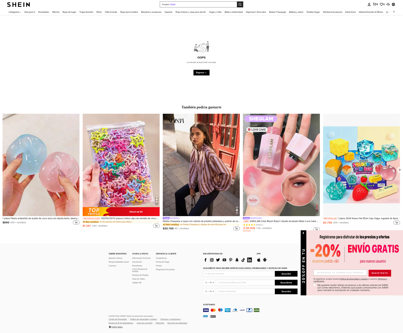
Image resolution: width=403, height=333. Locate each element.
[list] (228, 260)
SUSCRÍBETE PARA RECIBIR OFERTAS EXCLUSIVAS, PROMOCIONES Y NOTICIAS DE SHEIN (245, 268)
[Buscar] (240, 4)
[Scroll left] (390, 12)
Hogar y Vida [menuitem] (215, 12)
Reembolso (137, 266)
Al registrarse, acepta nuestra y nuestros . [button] (350, 280)
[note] (121, 211)
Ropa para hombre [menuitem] (129, 12)
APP (259, 254)
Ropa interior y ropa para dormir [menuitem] (191, 12)
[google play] (265, 261)
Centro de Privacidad (118, 319)
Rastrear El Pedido (140, 275)
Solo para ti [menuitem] (29, 12)
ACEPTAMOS (209, 305)
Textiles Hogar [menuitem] (313, 12)
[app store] (259, 261)
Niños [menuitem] (99, 12)
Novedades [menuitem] (43, 12)
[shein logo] (18, 4)
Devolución (137, 262)
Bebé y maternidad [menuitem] (234, 12)
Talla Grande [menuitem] (111, 12)
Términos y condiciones (170, 319)
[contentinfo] (250, 310)
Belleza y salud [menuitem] (296, 12)
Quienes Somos (115, 258)
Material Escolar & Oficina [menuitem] (371, 12)
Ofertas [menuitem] (55, 12)
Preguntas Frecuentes (165, 269)
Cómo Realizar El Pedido (139, 270)
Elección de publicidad (177, 323)
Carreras (112, 266)
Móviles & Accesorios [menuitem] (332, 12)
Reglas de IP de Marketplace (121, 323)
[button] (388, 4)
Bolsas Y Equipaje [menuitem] (277, 12)
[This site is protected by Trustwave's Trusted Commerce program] (205, 316)
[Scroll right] (394, 12)
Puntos (159, 266)
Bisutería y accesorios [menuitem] (151, 12)
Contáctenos (161, 258)
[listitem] (41, 173)
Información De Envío (141, 258)
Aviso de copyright (144, 323)
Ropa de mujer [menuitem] (69, 12)
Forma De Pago (162, 262)
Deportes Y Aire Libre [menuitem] (256, 12)
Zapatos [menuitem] (168, 12)
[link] (375, 4)
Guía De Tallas (138, 279)
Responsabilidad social (119, 262)
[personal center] (369, 4)
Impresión (160, 323)
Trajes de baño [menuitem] (86, 12)
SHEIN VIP (137, 283)
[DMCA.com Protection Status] (213, 316)
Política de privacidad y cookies (143, 319)
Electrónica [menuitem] (350, 12)
